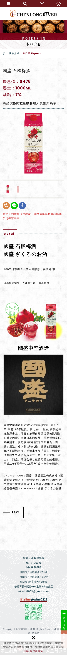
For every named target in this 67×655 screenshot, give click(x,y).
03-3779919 (33, 563)
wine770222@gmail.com (33, 591)
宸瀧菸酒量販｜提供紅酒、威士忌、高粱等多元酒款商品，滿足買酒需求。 (33, 13)
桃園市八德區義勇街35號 (34, 572)
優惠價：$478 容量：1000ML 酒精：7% (17, 88)
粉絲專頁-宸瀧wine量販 (33, 581)
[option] (33, 143)
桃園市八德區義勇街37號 (34, 577)
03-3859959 (33, 567)
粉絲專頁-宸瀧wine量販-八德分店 (33, 586)
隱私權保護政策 (33, 651)
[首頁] (4, 53)
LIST (15, 512)
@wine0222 (39, 599)
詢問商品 (64, 623)
